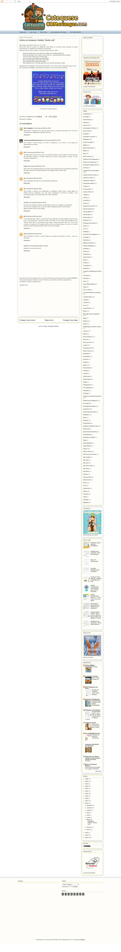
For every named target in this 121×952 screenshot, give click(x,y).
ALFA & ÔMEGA (90, 665)
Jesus (85, 281)
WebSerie (86, 502)
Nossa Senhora (87, 336)
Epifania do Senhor (88, 243)
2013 (86, 835)
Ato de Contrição (88, 142)
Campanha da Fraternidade (91, 170)
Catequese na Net (90, 722)
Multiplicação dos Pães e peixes (92, 326)
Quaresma (86, 409)
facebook (85, 248)
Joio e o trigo (87, 289)
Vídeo (85, 497)
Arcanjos (85, 133)
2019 (86, 796)
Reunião (85, 420)
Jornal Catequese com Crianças (58, 32)
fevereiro (89, 827)
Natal (84, 334)
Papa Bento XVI (87, 348)
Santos (85, 448)
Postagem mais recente (27, 320)
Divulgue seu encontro (89, 223)
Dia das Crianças (88, 209)
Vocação (85, 499)
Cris (25, 152)
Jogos (85, 287)
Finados (85, 262)
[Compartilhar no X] (53, 117)
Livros (85, 305)
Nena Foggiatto (28, 128)
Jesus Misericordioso (89, 284)
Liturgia (85, 299)
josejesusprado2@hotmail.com (33, 140)
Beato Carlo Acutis (88, 148)
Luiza (25, 166)
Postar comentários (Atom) (51, 326)
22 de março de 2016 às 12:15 (36, 166)
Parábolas (86, 353)
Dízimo (85, 226)
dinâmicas (86, 220)
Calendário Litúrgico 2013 (90, 165)
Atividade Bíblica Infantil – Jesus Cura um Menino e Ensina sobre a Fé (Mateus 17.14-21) (96, 615)
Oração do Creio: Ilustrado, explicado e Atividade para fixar (96, 579)
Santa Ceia (86, 429)
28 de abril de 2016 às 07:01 (34, 233)
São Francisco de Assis (89, 454)
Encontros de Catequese (90, 234)
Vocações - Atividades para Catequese (95, 570)
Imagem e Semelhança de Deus (92, 271)
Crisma (85, 197)
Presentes (86, 390)
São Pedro (86, 471)
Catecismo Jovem (88, 177)
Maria (84, 311)
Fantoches (86, 254)
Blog (84, 153)
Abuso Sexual (87, 119)
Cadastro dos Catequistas (90, 159)
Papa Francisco (87, 351)
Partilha (85, 362)
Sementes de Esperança (92, 699)
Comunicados (87, 189)
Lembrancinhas (87, 297)
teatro (85, 482)
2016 (86, 803)
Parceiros (86, 359)
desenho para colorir (89, 206)
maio (88, 815)
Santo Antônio (87, 446)
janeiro (89, 829)
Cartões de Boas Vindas (90, 175)
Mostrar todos (98, 771)
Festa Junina (87, 257)
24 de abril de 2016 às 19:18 (34, 216)
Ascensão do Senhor (89, 136)
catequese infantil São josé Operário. (92, 745)
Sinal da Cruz (87, 479)
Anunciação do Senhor (89, 128)
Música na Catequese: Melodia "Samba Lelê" (91, 822)
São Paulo (86, 468)
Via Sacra (86, 494)
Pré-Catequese (87, 387)
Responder (27, 135)
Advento (85, 122)
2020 (86, 793)
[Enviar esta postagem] (46, 116)
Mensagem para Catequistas (91, 314)
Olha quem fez (87, 342)
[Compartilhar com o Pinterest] (56, 117)
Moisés (85, 324)
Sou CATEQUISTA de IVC (92, 733)
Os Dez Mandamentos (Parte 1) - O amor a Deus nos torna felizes (96, 597)
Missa (85, 318)
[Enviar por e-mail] (49, 117)
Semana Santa (87, 477)
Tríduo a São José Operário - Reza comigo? (96, 725)
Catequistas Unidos (88, 183)
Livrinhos (85, 302)
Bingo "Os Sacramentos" (95, 560)
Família (85, 251)
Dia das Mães (87, 211)
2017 (86, 801)
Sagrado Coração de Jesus (91, 426)
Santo (85, 440)
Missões (85, 321)
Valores (85, 491)
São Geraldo (86, 457)
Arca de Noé (86, 131)
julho (88, 812)
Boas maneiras (87, 156)
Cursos (85, 203)
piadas (85, 382)
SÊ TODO (94, 667)
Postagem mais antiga (70, 320)
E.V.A (84, 228)
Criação (85, 194)
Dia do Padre (87, 214)
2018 (86, 798)
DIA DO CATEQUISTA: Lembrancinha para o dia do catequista (95, 588)
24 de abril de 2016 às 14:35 (38, 202)
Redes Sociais (43, 32)
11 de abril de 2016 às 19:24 (34, 188)
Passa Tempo (87, 368)
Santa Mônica (87, 434)
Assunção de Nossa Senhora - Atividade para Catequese (95, 606)
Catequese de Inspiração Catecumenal (95, 736)
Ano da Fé (86, 125)
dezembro (90, 805)
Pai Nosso (87, 761)
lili (24, 178)
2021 (86, 791)
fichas (85, 260)
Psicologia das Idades (89, 406)
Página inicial (23, 32)
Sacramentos (87, 423)
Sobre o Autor (33, 32)
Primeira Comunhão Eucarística (92, 396)
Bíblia (84, 150)
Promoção (86, 403)
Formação (86, 265)
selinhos (85, 474)
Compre (85, 186)
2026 (86, 779)
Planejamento (87, 385)
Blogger (83, 939)
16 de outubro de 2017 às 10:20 (39, 246)
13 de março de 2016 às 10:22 (42, 128)
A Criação (86, 116)
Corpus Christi (87, 192)
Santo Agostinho (87, 443)
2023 (86, 786)
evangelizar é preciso (91, 676)
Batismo (85, 145)
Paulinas (85, 370)
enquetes (85, 237)
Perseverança (87, 379)
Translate (75, 886)
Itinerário (85, 278)
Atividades (86, 139)
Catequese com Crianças (92, 710)
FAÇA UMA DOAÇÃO (75, 32)
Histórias (85, 268)
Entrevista (86, 240)
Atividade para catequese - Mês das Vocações (95, 553)
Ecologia (85, 231)
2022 (86, 788)
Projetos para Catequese (90, 400)
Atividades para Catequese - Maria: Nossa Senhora (96, 622)
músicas (29, 119)
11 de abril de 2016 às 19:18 (34, 178)
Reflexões (86, 414)
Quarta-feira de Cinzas (89, 412)
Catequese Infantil (88, 180)
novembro (90, 807)
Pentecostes (86, 376)
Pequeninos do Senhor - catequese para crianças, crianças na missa (92, 758)
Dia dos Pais (86, 217)
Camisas (85, 167)
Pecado (85, 373)
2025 (86, 781)
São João (86, 460)
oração (85, 345)
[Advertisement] (48, 302)
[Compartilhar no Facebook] (54, 117)
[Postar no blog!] (51, 117)
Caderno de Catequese (89, 162)
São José (85, 463)
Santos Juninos (87, 451)
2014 (86, 832)
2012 (86, 837)
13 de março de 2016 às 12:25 (51, 140)
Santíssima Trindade (89, 437)
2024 (86, 783)
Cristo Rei (86, 200)
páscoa (85, 365)
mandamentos (87, 308)
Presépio (85, 393)
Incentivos (86, 275)
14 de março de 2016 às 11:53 (35, 152)
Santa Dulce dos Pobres (90, 431)
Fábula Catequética (88, 245)
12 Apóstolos (86, 114)
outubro (89, 810)
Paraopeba (86, 356)
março (89, 817)
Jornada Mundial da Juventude (92, 292)
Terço (84, 485)
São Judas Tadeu (88, 465)
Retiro (85, 417)
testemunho (86, 488)
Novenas (85, 339)
